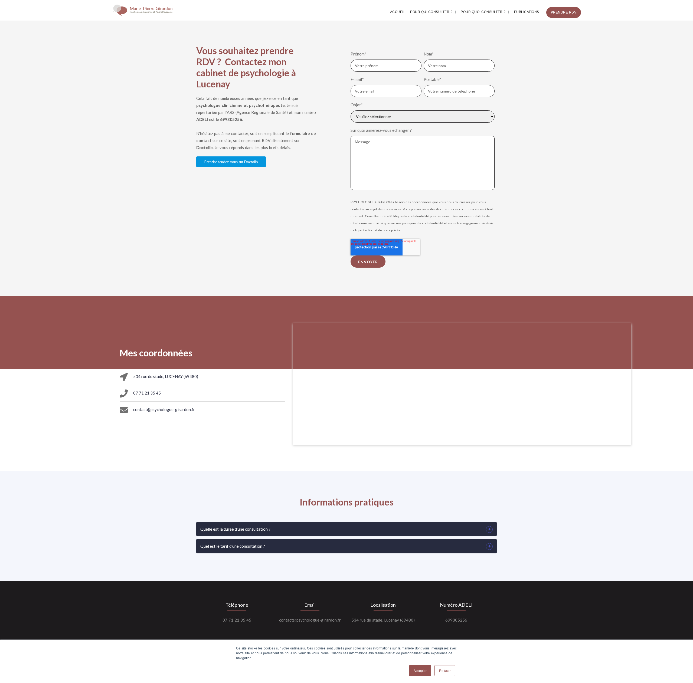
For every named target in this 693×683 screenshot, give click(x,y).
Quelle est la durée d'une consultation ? (235, 529)
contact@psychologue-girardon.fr (164, 409)
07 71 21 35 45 (147, 392)
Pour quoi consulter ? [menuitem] (483, 12)
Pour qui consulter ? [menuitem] (431, 12)
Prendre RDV (564, 12)
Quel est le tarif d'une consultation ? (232, 546)
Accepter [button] (420, 670)
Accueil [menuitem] (398, 12)
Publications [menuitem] (526, 12)
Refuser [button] (445, 670)
